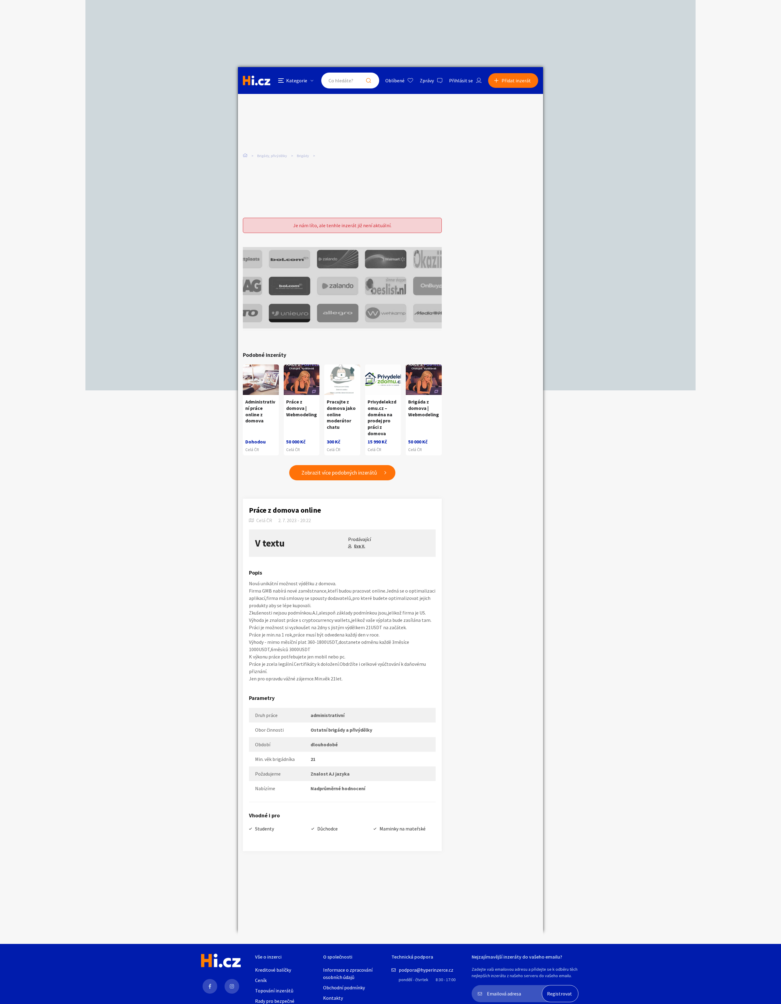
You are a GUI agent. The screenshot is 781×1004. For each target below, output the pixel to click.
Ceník (261, 980)
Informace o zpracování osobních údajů (348, 973)
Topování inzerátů (274, 991)
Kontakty (333, 998)
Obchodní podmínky (344, 987)
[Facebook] (210, 986)
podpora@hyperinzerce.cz (426, 970)
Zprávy (427, 80)
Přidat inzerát (516, 80)
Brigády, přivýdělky (272, 155)
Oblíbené (395, 80)
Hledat (368, 80)
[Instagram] (232, 986)
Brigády (303, 155)
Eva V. (359, 546)
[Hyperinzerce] (256, 80)
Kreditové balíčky (273, 970)
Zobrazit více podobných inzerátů (339, 472)
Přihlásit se (461, 80)
